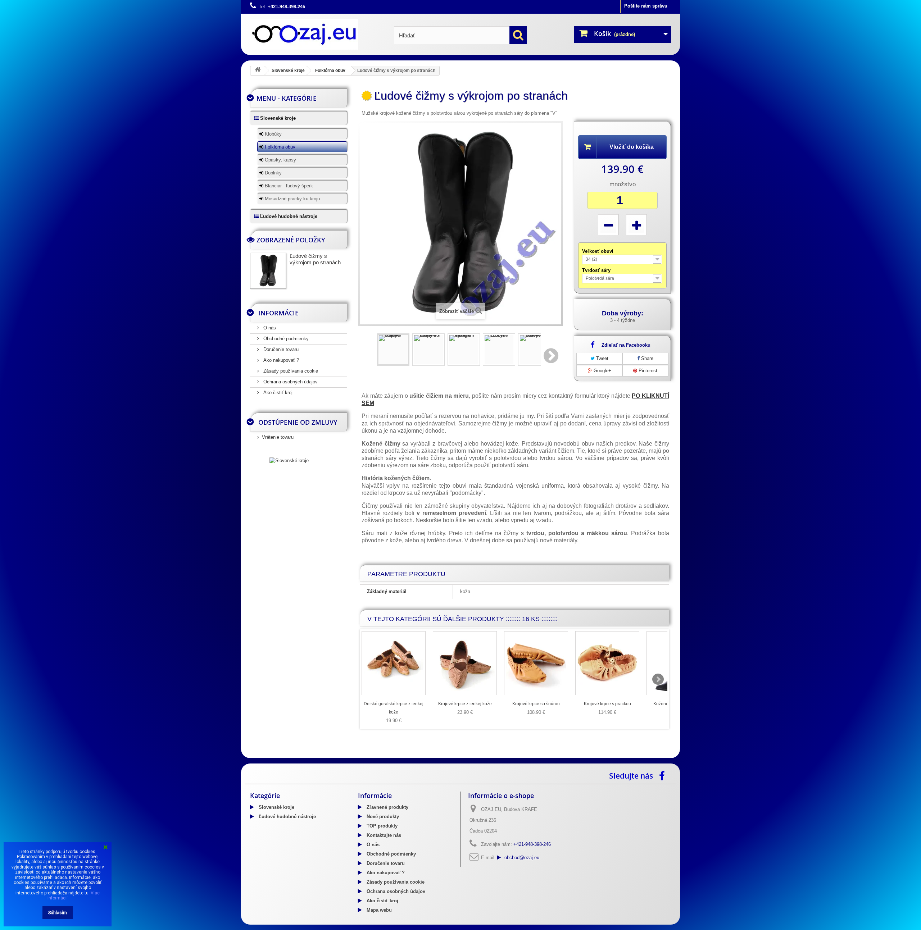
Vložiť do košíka (631, 147)
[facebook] (663, 775)
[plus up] (636, 224)
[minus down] (608, 224)
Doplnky (272, 172)
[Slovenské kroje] (289, 460)
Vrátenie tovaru (278, 437)
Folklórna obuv (330, 70)
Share (646, 358)
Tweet (601, 358)
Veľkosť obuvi (598, 251)
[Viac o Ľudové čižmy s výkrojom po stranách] (268, 271)
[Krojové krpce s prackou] (607, 663)
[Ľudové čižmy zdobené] (499, 349)
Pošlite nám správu (645, 6)
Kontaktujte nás (383, 835)
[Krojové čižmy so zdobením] (428, 349)
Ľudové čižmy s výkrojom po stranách (315, 259)
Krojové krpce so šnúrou (536, 703)
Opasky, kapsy (279, 160)
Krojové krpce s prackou (607, 703)
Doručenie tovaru (280, 349)
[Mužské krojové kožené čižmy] (393, 349)
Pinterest (647, 370)
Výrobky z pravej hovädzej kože (466, 755)
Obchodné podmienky (285, 338)
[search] (518, 35)
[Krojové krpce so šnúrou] (536, 663)
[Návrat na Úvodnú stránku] (257, 70)
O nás (269, 327)
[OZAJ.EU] (316, 34)
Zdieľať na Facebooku (626, 345)
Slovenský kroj (266, 755)
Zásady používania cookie (290, 371)
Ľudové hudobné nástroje (288, 216)
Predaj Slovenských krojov (312, 755)
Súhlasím (57, 912)
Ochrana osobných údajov (290, 381)
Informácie (278, 313)
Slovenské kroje (288, 70)
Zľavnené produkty (386, 807)
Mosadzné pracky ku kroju (291, 198)
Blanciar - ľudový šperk (288, 185)
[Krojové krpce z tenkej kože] (465, 663)
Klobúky (272, 134)
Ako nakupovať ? (280, 360)
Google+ (601, 370)
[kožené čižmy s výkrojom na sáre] (464, 349)
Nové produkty (382, 816)
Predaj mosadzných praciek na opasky (386, 755)
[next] (658, 679)
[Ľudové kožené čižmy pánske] (534, 349)
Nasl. (551, 355)
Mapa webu (378, 910)
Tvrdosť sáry (597, 270)
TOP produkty (381, 826)
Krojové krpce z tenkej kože (465, 703)
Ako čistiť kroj (277, 392)
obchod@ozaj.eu (521, 857)
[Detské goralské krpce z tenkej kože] (394, 663)
